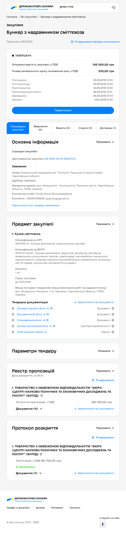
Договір (40, 508)
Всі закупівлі (29, 16)
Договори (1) (108, 128)
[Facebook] (102, 524)
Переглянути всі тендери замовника (35, 205)
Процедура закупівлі (18, 128)
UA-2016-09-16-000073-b (60, 158)
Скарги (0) (85, 128)
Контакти (75, 508)
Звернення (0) (40, 128)
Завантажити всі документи (96, 302)
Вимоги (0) (63, 128)
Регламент (57, 508)
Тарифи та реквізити (18, 508)
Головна (12, 16)
